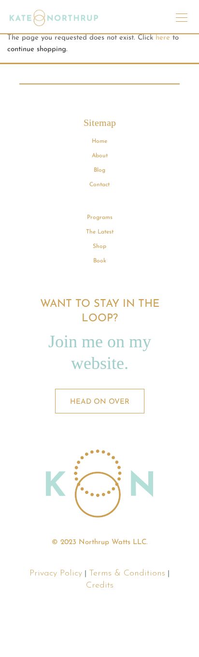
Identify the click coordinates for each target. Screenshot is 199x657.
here (163, 37)
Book (99, 261)
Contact (99, 185)
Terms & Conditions (127, 573)
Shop (99, 246)
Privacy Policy (55, 573)
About (100, 156)
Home (99, 141)
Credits (100, 585)
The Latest (100, 232)
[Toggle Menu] (181, 20)
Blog (99, 170)
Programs (100, 217)
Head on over (99, 402)
